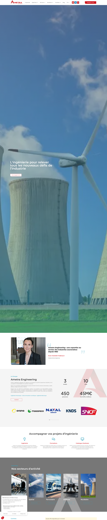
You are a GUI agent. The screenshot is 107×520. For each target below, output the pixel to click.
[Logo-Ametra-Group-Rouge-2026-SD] (16, 2)
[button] (11, 411)
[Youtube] (73, 2)
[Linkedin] (75, 2)
